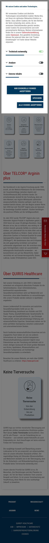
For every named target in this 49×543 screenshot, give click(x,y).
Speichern (37, 98)
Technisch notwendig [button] (18, 51)
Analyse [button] (12, 62)
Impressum (15, 35)
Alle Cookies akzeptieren (30, 105)
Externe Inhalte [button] (15, 74)
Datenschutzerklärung (30, 32)
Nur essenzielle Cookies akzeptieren (25, 89)
